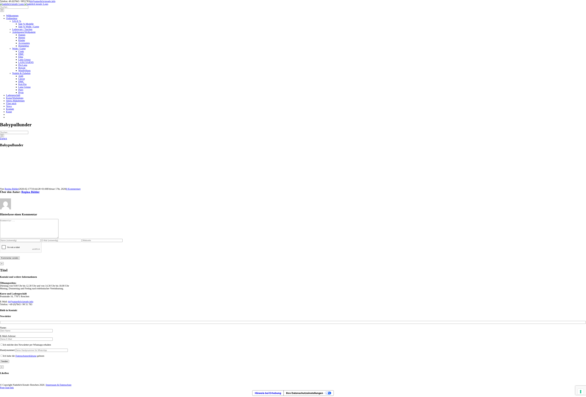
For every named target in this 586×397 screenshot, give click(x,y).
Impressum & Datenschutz (58, 385)
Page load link (7, 387)
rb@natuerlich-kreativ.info (42, 1)
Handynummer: (7, 350)
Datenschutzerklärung (25, 356)
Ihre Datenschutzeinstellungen (304, 393)
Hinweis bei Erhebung (268, 393)
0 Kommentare (73, 189)
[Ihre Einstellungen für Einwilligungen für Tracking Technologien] (581, 392)
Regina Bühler (12, 189)
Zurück (3, 138)
